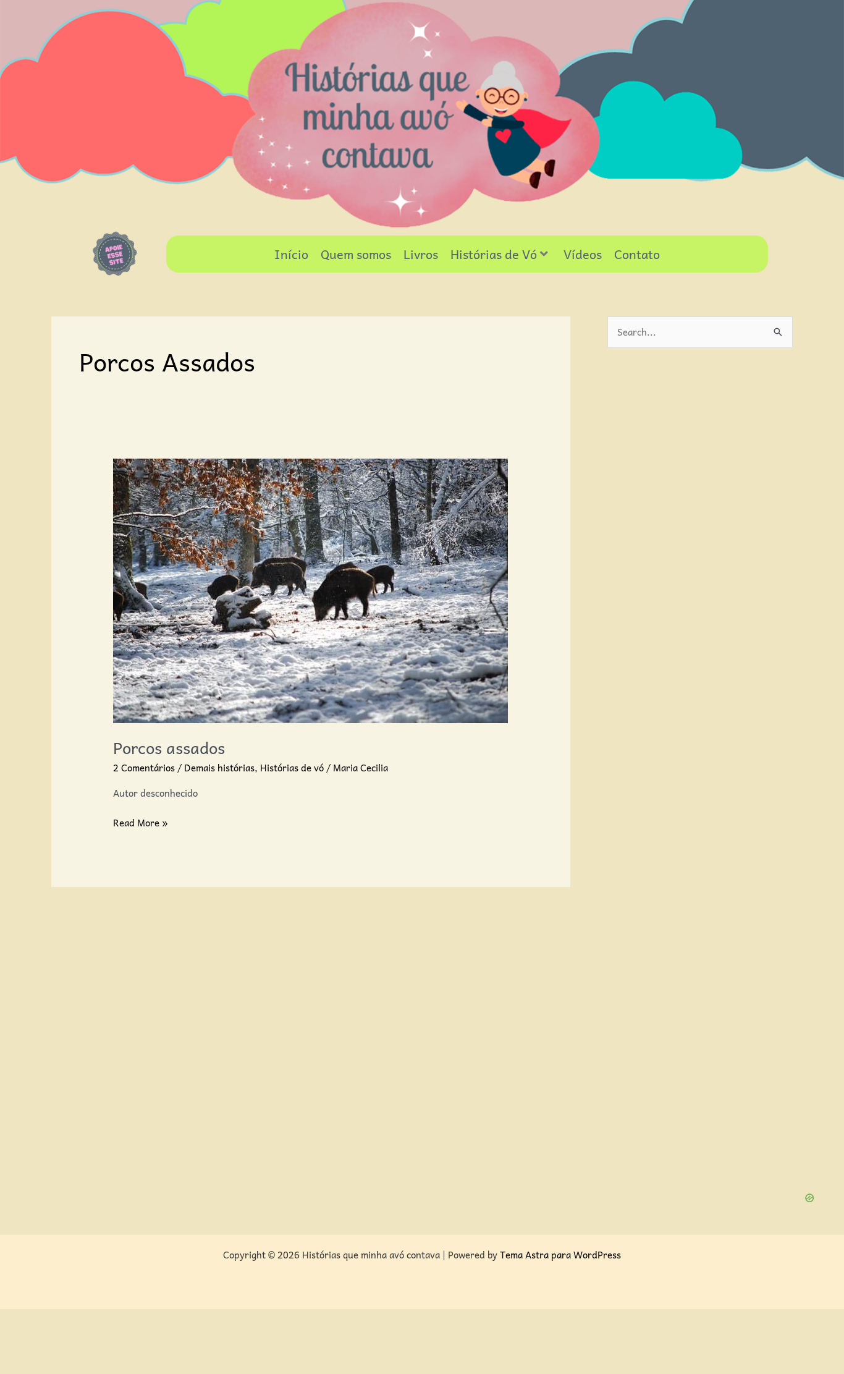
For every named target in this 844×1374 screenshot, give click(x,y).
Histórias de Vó (493, 254)
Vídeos (582, 254)
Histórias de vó (292, 767)
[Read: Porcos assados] (310, 589)
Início (291, 254)
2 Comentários (144, 767)
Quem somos (356, 254)
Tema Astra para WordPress (560, 1254)
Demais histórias (219, 767)
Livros (420, 254)
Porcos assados (169, 747)
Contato (637, 254)
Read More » (140, 822)
